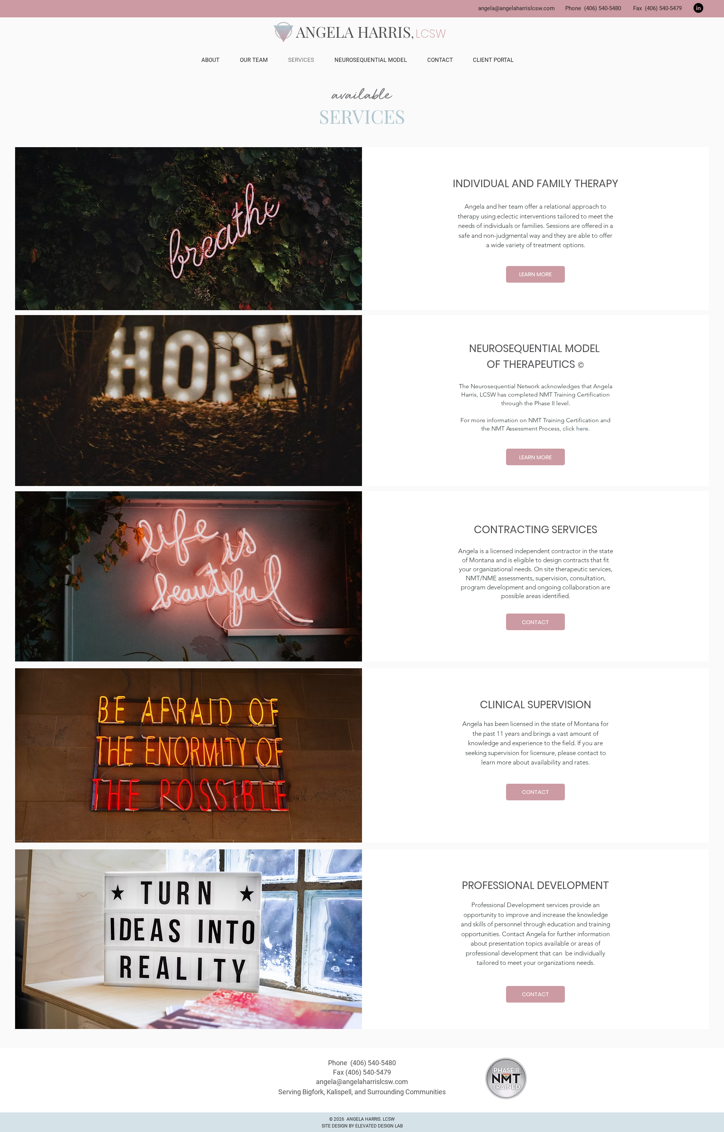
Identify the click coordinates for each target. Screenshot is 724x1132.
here (582, 428)
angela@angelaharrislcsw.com (516, 8)
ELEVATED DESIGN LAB (379, 1126)
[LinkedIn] (698, 8)
